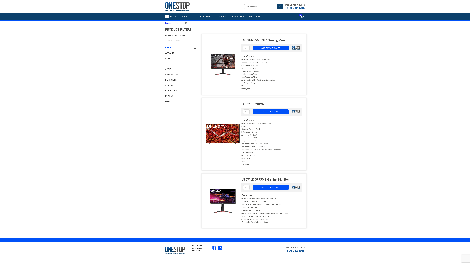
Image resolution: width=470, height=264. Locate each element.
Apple (168, 69)
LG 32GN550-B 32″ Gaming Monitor (265, 40)
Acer (167, 58)
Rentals (168, 23)
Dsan (168, 101)
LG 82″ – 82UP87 (252, 104)
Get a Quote (254, 16)
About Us (187, 16)
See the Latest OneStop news (224, 253)
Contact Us (238, 16)
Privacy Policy (198, 253)
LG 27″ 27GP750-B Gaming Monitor (265, 179)
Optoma (169, 53)
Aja (167, 63)
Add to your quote (270, 48)
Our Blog (222, 16)
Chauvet (170, 85)
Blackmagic (171, 90)
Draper (169, 96)
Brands (178, 23)
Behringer (170, 80)
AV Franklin (171, 74)
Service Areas (205, 16)
